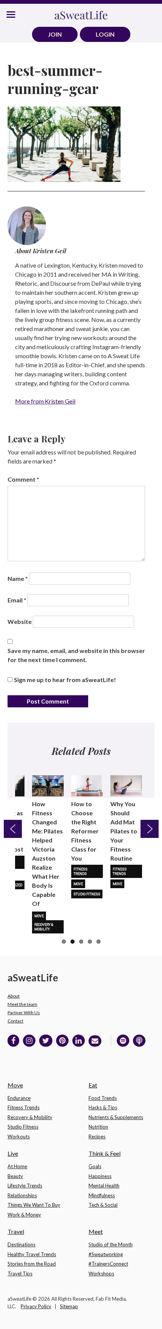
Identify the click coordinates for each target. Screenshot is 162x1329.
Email (17, 600)
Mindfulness (102, 1195)
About (14, 996)
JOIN (55, 34)
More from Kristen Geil (45, 401)
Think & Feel (105, 1153)
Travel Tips (20, 1273)
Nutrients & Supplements (116, 1117)
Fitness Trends (80, 871)
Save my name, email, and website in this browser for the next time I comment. (76, 655)
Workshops (101, 1273)
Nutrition (98, 1127)
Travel (16, 1231)
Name (18, 578)
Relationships (22, 1195)
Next (150, 829)
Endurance (19, 1098)
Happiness (100, 1176)
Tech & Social (103, 1205)
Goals (95, 1166)
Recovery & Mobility (43, 927)
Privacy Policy (36, 1306)
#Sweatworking (106, 1254)
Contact (15, 1021)
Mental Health (104, 1186)
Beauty (15, 1176)
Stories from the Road (32, 1264)
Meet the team (22, 1004)
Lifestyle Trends (25, 1186)
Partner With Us (24, 1012)
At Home (17, 1166)
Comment (23, 479)
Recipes (97, 1136)
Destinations (21, 1244)
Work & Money (24, 1215)
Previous (13, 829)
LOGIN (105, 34)
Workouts (19, 1136)
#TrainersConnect (108, 1264)
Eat (93, 1085)
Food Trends (103, 1098)
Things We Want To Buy (34, 1205)
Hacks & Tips (103, 1107)
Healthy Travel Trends (32, 1254)
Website (20, 621)
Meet (96, 1231)
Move (39, 916)
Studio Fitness (86, 894)
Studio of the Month (111, 1244)
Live (13, 1153)
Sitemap (69, 1306)
